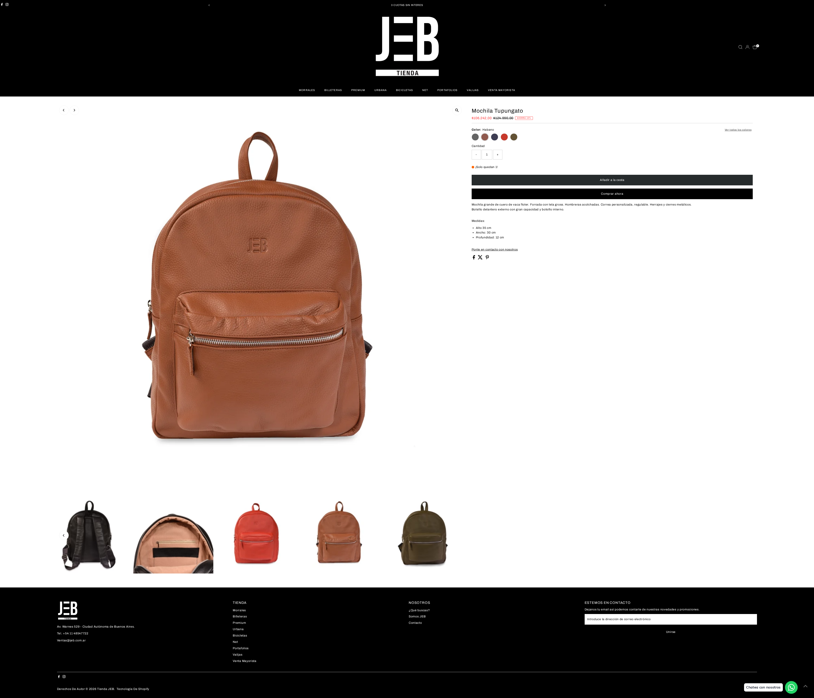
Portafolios (447, 90)
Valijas (473, 90)
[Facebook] (2, 5)
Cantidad (478, 146)
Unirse (671, 632)
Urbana (380, 90)
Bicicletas (404, 90)
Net (425, 90)
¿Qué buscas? (419, 610)
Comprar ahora (612, 193)
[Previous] (209, 5)
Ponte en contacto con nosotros (495, 249)
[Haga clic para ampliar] (457, 110)
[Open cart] (755, 47)
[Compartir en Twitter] (481, 258)
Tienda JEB (105, 689)
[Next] (605, 5)
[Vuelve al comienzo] (805, 686)
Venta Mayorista (501, 90)
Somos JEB (417, 616)
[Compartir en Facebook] (474, 258)
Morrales (307, 90)
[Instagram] (7, 5)
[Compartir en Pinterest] (487, 258)
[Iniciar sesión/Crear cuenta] (747, 47)
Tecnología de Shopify (133, 689)
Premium (358, 90)
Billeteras (333, 90)
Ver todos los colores (738, 129)
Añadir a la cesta (612, 180)
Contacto (415, 622)
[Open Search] (740, 47)
